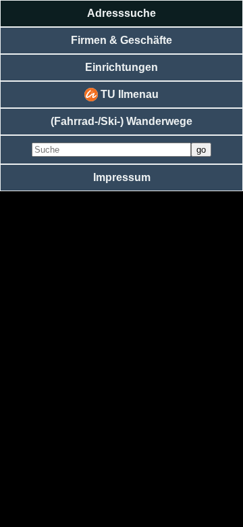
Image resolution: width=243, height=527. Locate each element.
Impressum (122, 177)
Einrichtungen (121, 67)
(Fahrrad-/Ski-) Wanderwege (121, 121)
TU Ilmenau (128, 94)
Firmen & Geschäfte (121, 40)
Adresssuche (121, 13)
